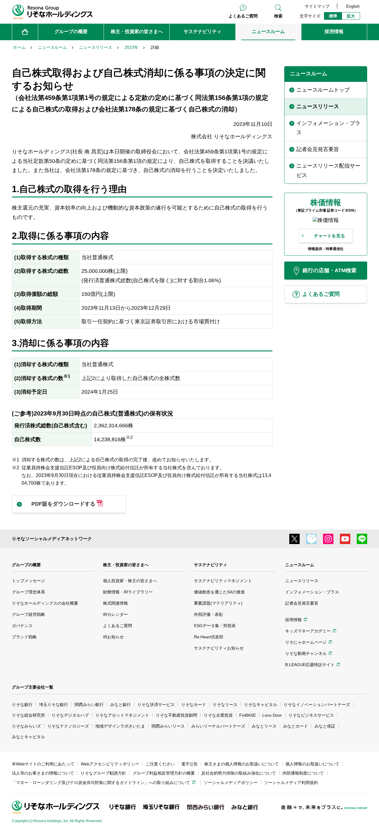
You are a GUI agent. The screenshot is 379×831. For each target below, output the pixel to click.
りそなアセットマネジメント (122, 715)
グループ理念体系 (28, 592)
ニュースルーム (299, 564)
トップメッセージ (28, 580)
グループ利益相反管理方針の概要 (164, 773)
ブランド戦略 (24, 636)
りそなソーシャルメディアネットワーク (52, 538)
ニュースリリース (301, 580)
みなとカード (295, 726)
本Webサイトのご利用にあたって (43, 764)
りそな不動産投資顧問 (176, 715)
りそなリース (225, 704)
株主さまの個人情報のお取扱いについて (241, 764)
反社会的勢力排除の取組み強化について (238, 773)
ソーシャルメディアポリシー (231, 782)
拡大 (351, 16)
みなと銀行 (120, 704)
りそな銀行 (22, 704)
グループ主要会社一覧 (32, 687)
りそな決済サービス (156, 704)
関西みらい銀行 (89, 704)
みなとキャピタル (28, 736)
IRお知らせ (113, 636)
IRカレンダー (115, 614)
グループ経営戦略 (28, 614)
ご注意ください (160, 764)
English (353, 6)
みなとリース (264, 726)
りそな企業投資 (218, 715)
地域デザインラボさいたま (120, 726)
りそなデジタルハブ (70, 715)
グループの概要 (26, 564)
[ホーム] (25, 32)
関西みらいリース (168, 726)
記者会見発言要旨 (301, 603)
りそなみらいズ (26, 726)
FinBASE (247, 715)
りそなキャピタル (260, 704)
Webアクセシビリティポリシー (110, 764)
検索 (278, 16)
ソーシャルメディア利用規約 (291, 782)
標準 (333, 16)
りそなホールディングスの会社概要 (45, 603)
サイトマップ (317, 6)
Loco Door (272, 715)
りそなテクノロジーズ (68, 726)
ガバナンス (22, 625)
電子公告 (189, 764)
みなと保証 (324, 726)
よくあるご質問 (243, 16)
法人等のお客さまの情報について (43, 773)
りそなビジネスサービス (311, 715)
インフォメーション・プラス (312, 592)
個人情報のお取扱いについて (312, 764)
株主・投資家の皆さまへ (126, 564)
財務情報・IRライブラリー (128, 592)
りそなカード (193, 704)
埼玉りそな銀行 (53, 704)
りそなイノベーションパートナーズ (317, 704)
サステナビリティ (210, 564)
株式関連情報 (115, 603)
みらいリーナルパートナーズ (218, 726)
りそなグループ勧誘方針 (103, 773)
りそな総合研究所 (28, 715)
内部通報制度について (303, 773)
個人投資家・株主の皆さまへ (130, 580)
